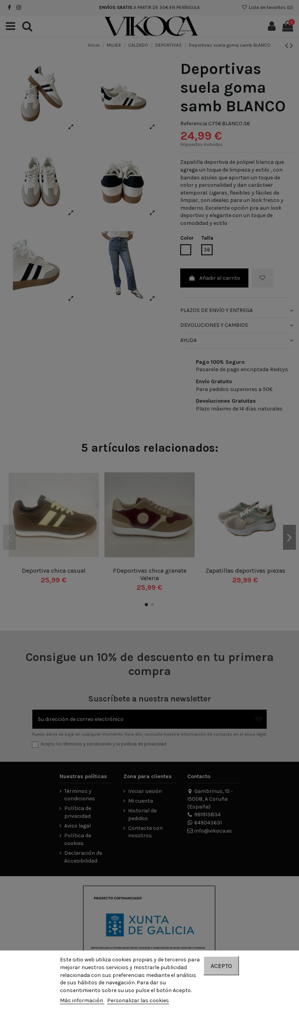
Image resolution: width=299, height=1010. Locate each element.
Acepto (221, 966)
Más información (82, 1000)
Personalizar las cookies (138, 1000)
